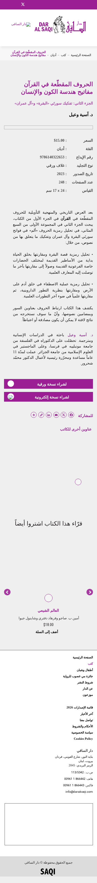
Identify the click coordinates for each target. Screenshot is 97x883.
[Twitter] (23, 4)
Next (89, 592)
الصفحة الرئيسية (81, 55)
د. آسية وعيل (81, 114)
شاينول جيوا (27, 618)
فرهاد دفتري (47, 618)
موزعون (88, 694)
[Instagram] (16, 4)
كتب (63, 55)
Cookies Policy (83, 738)
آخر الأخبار (87, 713)
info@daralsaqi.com (79, 792)
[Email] (30, 4)
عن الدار (88, 688)
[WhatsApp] (36, 4)
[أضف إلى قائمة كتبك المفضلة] (48, 598)
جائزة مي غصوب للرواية (78, 676)
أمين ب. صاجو (69, 618)
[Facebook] (9, 4)
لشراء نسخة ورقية (52, 384)
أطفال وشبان (85, 670)
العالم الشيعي (48, 611)
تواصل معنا (86, 720)
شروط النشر (85, 682)
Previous (7, 592)
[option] (48, 586)
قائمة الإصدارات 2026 (80, 707)
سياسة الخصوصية (82, 732)
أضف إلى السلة (47, 632)
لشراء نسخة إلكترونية (52, 397)
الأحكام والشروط (82, 726)
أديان (53, 55)
